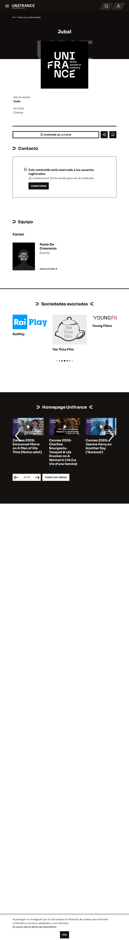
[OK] (64, 934)
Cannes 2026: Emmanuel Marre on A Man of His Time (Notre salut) (27, 446)
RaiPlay (19, 334)
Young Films (102, 326)
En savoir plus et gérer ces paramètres (34, 926)
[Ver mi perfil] (118, 6)
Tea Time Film (63, 349)
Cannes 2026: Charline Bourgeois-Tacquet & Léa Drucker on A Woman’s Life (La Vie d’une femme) (63, 452)
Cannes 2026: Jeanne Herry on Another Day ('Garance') (99, 446)
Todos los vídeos (56, 477)
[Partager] (104, 134)
